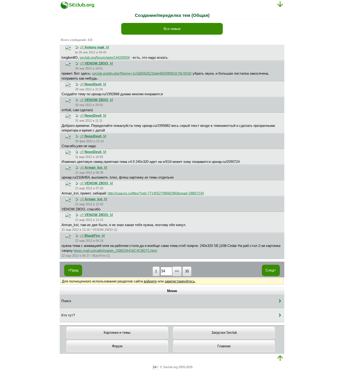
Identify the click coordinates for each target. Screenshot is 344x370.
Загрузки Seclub (224, 332)
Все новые (172, 29)
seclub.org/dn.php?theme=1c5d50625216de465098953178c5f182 (142, 73)
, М (94, 47)
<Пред (73, 270)
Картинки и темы (117, 332)
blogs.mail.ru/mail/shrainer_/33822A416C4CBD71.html (115, 251)
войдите (150, 281)
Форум (117, 346)
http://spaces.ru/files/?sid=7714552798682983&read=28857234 (156, 193)
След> (270, 270)
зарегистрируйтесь (180, 281)
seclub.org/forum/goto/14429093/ (105, 57)
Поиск (66, 301)
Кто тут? (68, 315)
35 (187, 271)
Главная (224, 346)
